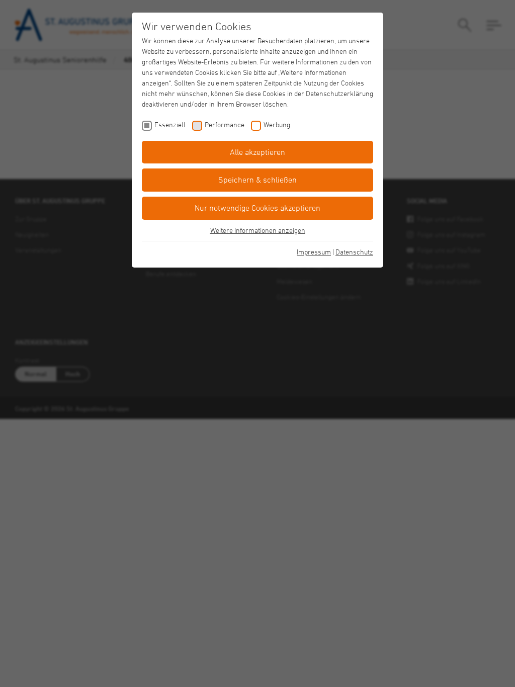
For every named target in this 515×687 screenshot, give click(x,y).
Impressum (314, 251)
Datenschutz (354, 251)
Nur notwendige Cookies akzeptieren (257, 207)
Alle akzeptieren (257, 151)
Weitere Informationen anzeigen (257, 230)
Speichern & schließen (257, 179)
